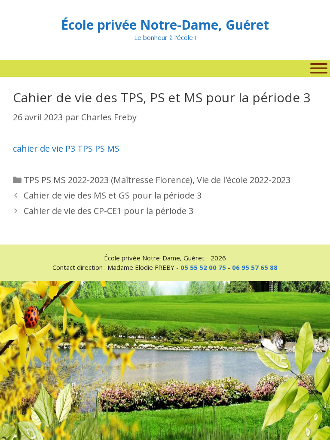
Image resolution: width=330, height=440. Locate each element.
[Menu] (318, 68)
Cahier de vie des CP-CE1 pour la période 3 (108, 211)
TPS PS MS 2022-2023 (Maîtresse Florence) (108, 180)
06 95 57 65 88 (255, 267)
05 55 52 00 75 (203, 267)
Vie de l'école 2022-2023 (243, 180)
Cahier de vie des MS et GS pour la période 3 (113, 195)
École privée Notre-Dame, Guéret (165, 25)
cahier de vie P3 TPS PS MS (66, 148)
